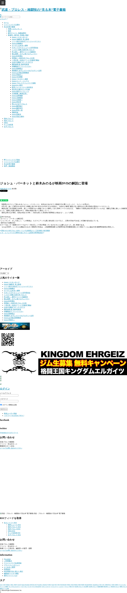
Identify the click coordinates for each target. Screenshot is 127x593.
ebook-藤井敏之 (17, 106)
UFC (103, 584)
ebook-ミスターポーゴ (19, 37)
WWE (113, 584)
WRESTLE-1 (108, 584)
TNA (100, 584)
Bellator (8, 584)
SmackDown (96, 584)
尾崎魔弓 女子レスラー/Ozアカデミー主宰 (27, 70)
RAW (72, 584)
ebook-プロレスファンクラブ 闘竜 (24, 83)
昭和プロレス (123, 586)
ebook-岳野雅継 (17, 95)
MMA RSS (11, 531)
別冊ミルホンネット (15, 29)
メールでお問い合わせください (11, 448)
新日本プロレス (115, 586)
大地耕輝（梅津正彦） (20, 93)
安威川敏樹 (100, 586)
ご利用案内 (8, 561)
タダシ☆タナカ (46, 586)
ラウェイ (66, 586)
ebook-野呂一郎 (17, 110)
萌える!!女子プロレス (19, 104)
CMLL (11, 584)
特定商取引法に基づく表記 (13, 571)
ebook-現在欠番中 (18, 116)
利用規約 (7, 569)
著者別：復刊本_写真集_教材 (18, 35)
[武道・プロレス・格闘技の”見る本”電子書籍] (33, 9)
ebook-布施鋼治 (17, 43)
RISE (79, 584)
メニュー (3, 19)
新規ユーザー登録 (10, 413)
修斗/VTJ (71, 586)
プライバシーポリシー (12, 565)
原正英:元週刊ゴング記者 (21, 89)
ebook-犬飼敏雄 (17, 98)
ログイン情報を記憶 (9, 405)
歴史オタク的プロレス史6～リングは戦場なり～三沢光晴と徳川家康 (25, 230)
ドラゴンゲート (54, 586)
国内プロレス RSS (14, 527)
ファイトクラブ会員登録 (12, 563)
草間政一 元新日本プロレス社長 (23, 58)
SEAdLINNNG (88, 584)
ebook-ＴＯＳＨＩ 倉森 (20, 79)
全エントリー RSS (10, 523)
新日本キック (107, 586)
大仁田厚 (85, 586)
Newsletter (7, 559)
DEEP (15, 584)
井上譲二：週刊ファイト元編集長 (24, 52)
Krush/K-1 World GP (42, 584)
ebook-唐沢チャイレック (20, 91)
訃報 (7, 588)
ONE (58, 584)
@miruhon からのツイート (9, 432)
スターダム (24, 586)
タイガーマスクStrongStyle (34, 586)
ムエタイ (61, 586)
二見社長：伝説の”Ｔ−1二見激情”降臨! (25, 60)
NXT (55, 584)
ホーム (6, 22)
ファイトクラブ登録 (12, 160)
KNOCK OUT (33, 584)
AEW (4, 584)
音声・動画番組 (9, 166)
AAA (1, 584)
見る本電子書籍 (9, 27)
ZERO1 (117, 584)
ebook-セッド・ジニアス (20, 81)
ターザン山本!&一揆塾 (20, 45)
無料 (9, 31)
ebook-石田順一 (17, 100)
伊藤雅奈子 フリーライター (21, 66)
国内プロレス (8, 118)
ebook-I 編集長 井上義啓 (20, 39)
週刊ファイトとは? (10, 575)
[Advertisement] (63, 143)
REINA (76, 584)
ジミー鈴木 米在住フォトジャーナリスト (26, 41)
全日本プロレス (79, 586)
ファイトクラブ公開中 (12, 25)
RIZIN (82, 584)
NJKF (49, 584)
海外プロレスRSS (14, 529)
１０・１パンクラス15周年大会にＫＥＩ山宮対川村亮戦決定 (21, 233)
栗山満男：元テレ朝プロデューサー (24, 54)
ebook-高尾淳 (16, 114)
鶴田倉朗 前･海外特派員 (20, 64)
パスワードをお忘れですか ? (14, 415)
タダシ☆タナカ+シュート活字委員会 (25, 47)
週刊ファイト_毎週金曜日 (17, 33)
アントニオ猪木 (4, 586)
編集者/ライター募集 (11, 573)
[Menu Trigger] (2, 2)
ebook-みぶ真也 (17, 85)
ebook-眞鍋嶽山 (17, 68)
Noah (52, 584)
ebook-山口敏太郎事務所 (20, 73)
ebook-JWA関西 (17, 77)
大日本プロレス (93, 586)
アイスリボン (122, 584)
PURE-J (69, 584)
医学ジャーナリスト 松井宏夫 (22, 87)
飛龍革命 (15, 112)
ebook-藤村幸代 (17, 108)
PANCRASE (63, 584)
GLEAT (19, 584)
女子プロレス (8, 127)
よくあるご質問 (9, 567)
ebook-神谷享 (16, 102)
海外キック (3, 588)
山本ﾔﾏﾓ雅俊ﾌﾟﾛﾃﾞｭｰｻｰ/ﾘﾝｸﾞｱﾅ (22, 62)
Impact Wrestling (25, 584)
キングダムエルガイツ (15, 586)
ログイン (5, 388)
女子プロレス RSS (14, 535)
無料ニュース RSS (14, 525)
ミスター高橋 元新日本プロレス (23, 50)
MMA (6, 123)
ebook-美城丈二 (17, 75)
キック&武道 (8, 124)
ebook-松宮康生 (17, 56)
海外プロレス (8, 121)
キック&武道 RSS (14, 533)
